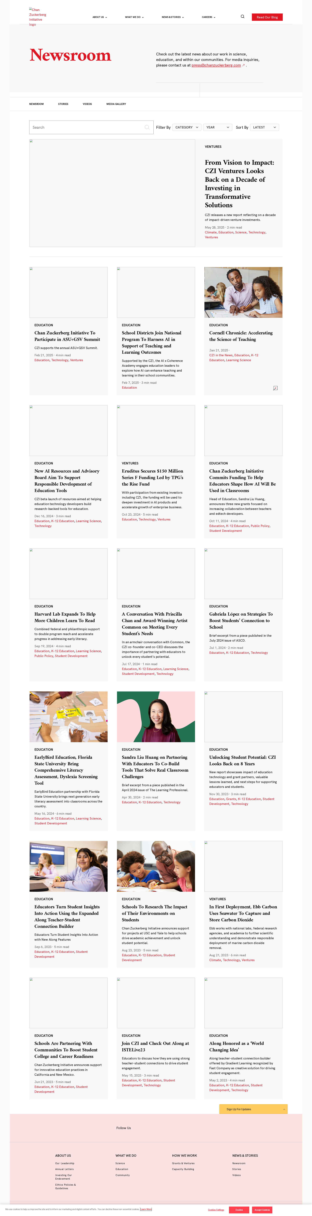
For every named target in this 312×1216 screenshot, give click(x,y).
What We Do (133, 17)
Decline (239, 1210)
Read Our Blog (267, 17)
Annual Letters (64, 1169)
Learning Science (238, 360)
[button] (187, 127)
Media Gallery (116, 103)
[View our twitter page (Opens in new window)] (181, 1127)
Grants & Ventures (183, 1163)
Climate (211, 232)
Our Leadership (64, 1163)
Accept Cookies (262, 1210)
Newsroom (36, 103)
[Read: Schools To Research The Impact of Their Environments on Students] (156, 904)
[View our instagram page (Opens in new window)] (150, 1127)
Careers (207, 17)
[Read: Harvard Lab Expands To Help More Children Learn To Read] (69, 614)
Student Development (225, 531)
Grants (231, 799)
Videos (87, 103)
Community (123, 1175)
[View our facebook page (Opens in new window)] (139, 1127)
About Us (98, 17)
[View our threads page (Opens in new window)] (160, 1127)
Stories (63, 103)
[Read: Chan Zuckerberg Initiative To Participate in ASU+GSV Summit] (69, 331)
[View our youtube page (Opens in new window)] (192, 1127)
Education (225, 232)
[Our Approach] (38, 17)
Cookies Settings (216, 1210)
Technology (256, 232)
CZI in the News (221, 355)
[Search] (243, 17)
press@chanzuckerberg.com (216, 65)
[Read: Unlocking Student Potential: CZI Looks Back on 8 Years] (243, 761)
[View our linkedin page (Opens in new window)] (171, 1127)
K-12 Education (62, 521)
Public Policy (260, 526)
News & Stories (171, 17)
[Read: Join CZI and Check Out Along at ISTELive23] (156, 1038)
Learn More (146, 1209)
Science (241, 232)
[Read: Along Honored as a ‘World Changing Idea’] (243, 1038)
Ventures (211, 237)
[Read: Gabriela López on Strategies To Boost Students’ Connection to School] (243, 614)
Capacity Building (183, 1169)
